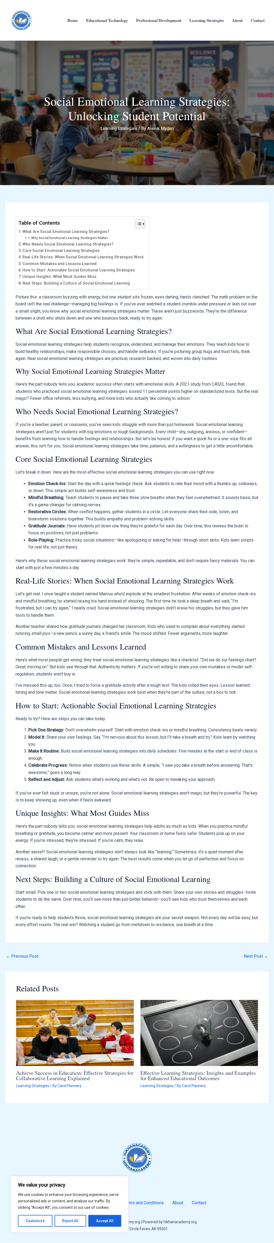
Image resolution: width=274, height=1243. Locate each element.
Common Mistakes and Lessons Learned (59, 264)
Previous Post (22, 956)
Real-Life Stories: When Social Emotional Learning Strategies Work (83, 257)
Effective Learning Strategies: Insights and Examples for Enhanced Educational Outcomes (198, 1075)
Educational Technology (107, 20)
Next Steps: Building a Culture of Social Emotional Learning (76, 283)
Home (72, 20)
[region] (69, 1204)
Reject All (70, 1221)
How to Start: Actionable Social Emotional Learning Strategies (78, 270)
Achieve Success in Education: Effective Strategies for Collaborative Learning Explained (75, 1075)
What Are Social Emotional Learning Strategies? (65, 231)
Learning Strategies (206, 20)
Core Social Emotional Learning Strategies (61, 250)
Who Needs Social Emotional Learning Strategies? (67, 244)
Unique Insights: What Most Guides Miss (59, 276)
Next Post (256, 956)
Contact (258, 20)
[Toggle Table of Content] (138, 223)
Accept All (104, 1221)
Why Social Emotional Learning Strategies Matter (69, 238)
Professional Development (158, 20)
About (237, 20)
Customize (35, 1221)
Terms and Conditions (143, 1202)
